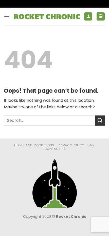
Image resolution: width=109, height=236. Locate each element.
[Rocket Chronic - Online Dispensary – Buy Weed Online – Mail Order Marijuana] (47, 16)
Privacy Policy (71, 145)
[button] (7, 16)
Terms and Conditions (34, 145)
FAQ (90, 145)
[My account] (88, 16)
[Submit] (100, 120)
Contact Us (55, 149)
